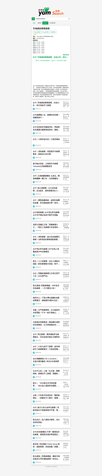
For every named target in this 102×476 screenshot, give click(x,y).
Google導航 (45, 32)
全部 (34, 23)
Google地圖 (37, 32)
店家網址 (53, 32)
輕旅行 (45, 23)
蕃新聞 (39, 23)
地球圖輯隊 (52, 23)
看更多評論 (66, 54)
